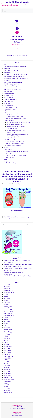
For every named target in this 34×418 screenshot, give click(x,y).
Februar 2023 (8, 329)
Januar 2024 (7, 308)
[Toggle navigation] (4, 10)
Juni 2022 (7, 339)
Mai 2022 (6, 340)
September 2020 (9, 379)
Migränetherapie (8, 97)
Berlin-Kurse (8, 149)
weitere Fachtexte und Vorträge (14, 143)
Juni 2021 (6, 362)
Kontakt (6, 161)
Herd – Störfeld (11, 115)
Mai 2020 (6, 387)
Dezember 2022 (8, 333)
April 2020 (7, 389)
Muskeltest (7, 103)
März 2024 (7, 304)
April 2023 (7, 325)
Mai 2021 (6, 364)
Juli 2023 (6, 319)
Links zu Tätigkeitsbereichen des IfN (16, 118)
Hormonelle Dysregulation (14, 124)
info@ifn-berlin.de (12, 408)
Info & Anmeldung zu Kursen (13, 163)
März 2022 (7, 344)
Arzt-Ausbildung (8, 105)
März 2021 (7, 367)
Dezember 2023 (8, 310)
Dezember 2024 (8, 290)
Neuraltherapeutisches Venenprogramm (18, 122)
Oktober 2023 (8, 314)
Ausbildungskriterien (11, 107)
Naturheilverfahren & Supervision (13, 90)
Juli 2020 (6, 383)
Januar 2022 (7, 348)
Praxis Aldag (17, 183)
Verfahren (6, 80)
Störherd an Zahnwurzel (15, 117)
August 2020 (7, 381)
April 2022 (7, 342)
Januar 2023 (7, 331)
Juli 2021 (6, 360)
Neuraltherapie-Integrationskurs (14, 113)
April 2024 (7, 302)
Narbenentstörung (24, 217)
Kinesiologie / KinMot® (10, 99)
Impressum (8, 165)
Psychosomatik (8, 101)
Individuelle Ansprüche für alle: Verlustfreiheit (17, 276)
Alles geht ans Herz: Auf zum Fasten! (15, 66)
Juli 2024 (6, 296)
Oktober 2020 (8, 377)
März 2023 (7, 327)
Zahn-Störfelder (8, 95)
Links (5, 159)
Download (7, 68)
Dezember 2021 (8, 350)
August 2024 (7, 294)
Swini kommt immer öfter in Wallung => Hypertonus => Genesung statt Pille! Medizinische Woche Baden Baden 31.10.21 (16, 76)
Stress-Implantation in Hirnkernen (15, 142)
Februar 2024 (8, 306)
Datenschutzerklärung (10, 86)
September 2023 (9, 315)
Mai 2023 (6, 323)
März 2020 (7, 391)
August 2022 (7, 335)
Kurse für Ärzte (9, 120)
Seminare (6, 147)
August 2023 (7, 317)
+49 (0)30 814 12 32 (21, 408)
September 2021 (9, 356)
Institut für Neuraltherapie (17, 2)
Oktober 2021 (8, 354)
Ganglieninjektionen (11, 109)
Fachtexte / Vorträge (10, 138)
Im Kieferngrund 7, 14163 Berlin (17, 406)
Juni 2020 (7, 385)
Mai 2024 (6, 300)
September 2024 (9, 292)
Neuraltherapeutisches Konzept (17, 56)
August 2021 (7, 358)
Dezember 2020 (8, 373)
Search (29, 225)
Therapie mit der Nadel (17, 210)
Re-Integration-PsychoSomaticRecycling (17, 140)
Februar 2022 (8, 346)
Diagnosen (7, 88)
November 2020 (8, 375)
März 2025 (7, 287)
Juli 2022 (6, 337)
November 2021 (8, 352)
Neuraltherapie (6, 219)
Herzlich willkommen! (11, 70)
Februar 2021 (7, 369)
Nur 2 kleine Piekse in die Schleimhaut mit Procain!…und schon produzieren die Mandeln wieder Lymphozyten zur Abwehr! (17, 176)
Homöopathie (8, 91)
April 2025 (7, 285)
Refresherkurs (9, 111)
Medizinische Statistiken (14, 145)
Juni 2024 (7, 298)
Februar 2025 (8, 288)
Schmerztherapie (9, 93)
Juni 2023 (7, 321)
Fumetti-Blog (7, 72)
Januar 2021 (7, 371)
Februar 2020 (8, 392)
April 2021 (7, 366)
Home (5, 65)
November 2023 (8, 312)
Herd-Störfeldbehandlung (11, 84)
